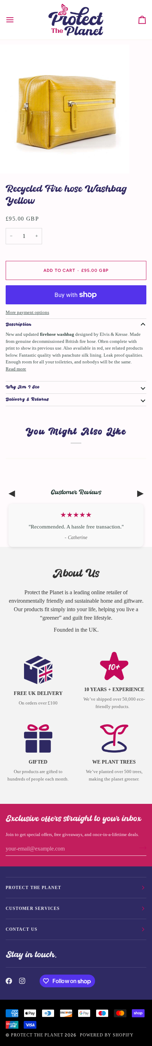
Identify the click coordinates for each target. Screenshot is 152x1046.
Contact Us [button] (21, 929)
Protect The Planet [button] (33, 887)
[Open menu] (16, 20)
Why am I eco (23, 387)
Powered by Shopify (107, 1035)
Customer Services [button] (33, 908)
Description (18, 325)
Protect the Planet (37, 1035)
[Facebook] (9, 981)
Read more (16, 369)
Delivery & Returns (27, 400)
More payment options (27, 312)
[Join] (140, 848)
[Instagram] (22, 981)
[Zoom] (13, 160)
